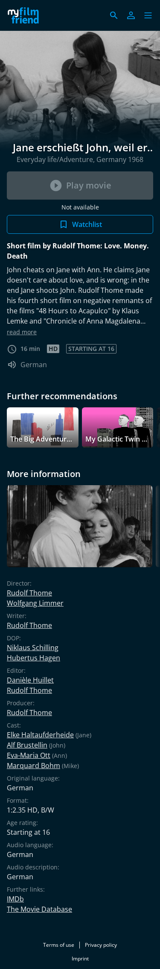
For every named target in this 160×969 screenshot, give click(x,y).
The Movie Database (39, 909)
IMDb (15, 899)
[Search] (113, 15)
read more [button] (22, 332)
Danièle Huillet (30, 680)
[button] (148, 15)
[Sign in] (131, 15)
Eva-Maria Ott (28, 755)
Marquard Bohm (33, 765)
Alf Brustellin (27, 745)
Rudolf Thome (29, 593)
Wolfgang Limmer (35, 603)
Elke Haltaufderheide (40, 734)
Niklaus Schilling (32, 647)
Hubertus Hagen (33, 658)
